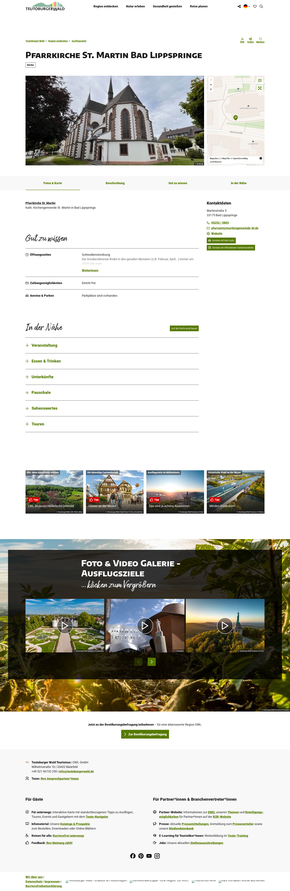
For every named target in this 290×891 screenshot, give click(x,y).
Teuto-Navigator (97, 816)
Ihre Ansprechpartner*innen (60, 778)
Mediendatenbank (181, 828)
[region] (235, 120)
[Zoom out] (210, 84)
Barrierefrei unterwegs (68, 835)
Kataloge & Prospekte (75, 824)
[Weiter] (152, 662)
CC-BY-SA (200, 164)
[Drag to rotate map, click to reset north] (210, 89)
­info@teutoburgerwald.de (76, 771)
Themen (233, 812)
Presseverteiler (243, 824)
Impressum (52, 881)
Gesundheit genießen (167, 6)
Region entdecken (105, 6)
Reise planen (199, 6)
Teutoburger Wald (35, 41)
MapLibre (214, 158)
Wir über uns (34, 877)
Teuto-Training (238, 835)
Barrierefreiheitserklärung (44, 886)
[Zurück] (138, 662)
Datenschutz (34, 881)
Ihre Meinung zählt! (59, 843)
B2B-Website (222, 816)
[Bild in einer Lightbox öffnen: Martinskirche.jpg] (115, 120)
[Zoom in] (210, 79)
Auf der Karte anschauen (184, 328)
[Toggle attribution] (261, 158)
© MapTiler (225, 158)
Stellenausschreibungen (206, 843)
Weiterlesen (90, 270)
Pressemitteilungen (195, 824)
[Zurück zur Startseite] (45, 6)
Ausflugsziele (79, 41)
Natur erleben (135, 6)
